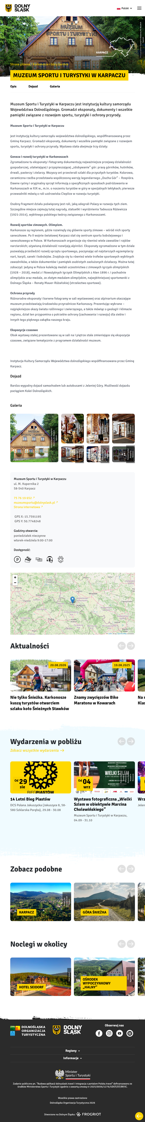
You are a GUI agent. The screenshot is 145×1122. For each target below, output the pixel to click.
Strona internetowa (27, 507)
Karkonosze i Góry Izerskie (50, 64)
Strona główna (20, 64)
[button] (139, 8)
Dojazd (33, 86)
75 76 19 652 (23, 498)
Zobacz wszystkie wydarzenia (34, 750)
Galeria (55, 86)
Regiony (71, 1051)
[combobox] (124, 8)
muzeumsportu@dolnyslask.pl (34, 503)
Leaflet (110, 633)
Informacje (71, 1058)
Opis (13, 86)
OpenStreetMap (122, 633)
